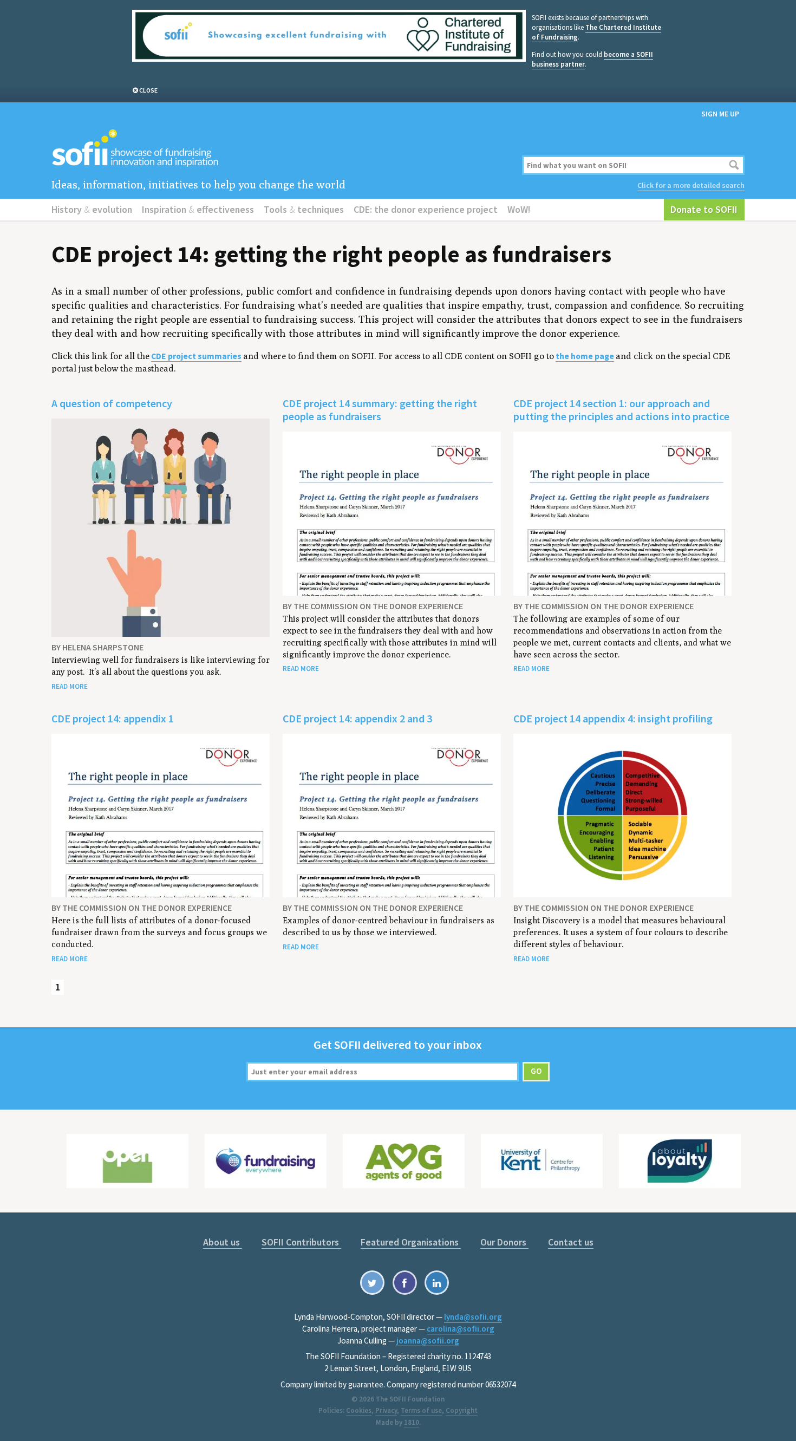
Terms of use (421, 1410)
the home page (585, 356)
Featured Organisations (411, 1242)
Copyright (462, 1410)
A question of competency (111, 403)
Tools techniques (304, 209)
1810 (411, 1422)
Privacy (386, 1410)
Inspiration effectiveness (198, 209)
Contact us (570, 1242)
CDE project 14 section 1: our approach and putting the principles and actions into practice (621, 409)
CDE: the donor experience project (426, 209)
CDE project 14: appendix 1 (112, 718)
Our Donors (504, 1242)
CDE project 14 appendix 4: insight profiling (613, 718)
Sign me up (720, 114)
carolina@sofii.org (460, 1328)
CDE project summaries (196, 356)
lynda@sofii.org (473, 1317)
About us (222, 1242)
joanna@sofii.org (427, 1340)
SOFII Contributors (301, 1242)
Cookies (358, 1410)
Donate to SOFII (704, 209)
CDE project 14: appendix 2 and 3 (357, 718)
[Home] (280, 149)
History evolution (91, 209)
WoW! (519, 209)
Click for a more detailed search (691, 185)
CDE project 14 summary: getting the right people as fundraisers (380, 409)
